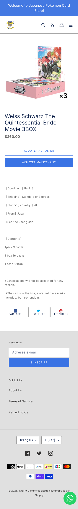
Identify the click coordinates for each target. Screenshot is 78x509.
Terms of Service (20, 401)
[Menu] (70, 24)
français (26, 440)
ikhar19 (23, 490)
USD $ (50, 440)
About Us (15, 390)
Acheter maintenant (39, 162)
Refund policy (18, 412)
